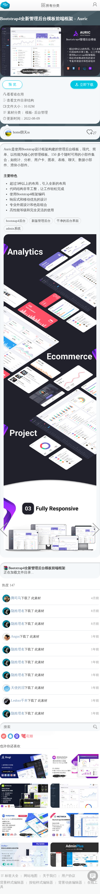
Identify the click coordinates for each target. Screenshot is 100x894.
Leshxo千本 (19, 700)
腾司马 (16, 598)
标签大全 (11, 876)
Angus (15, 636)
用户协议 (68, 876)
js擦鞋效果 (3, 529)
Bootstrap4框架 (27, 194)
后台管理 (41, 112)
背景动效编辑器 (70, 882)
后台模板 (72, 149)
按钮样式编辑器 (41, 882)
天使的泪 (18, 688)
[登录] (95, 5)
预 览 (12, 84)
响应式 (15, 199)
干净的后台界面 (68, 221)
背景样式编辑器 (12, 882)
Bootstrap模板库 (6, 5)
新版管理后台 (41, 221)
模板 (28, 112)
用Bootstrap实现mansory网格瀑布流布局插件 (96, 529)
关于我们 (49, 876)
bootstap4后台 (15, 221)
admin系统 (13, 228)
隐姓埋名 (18, 611)
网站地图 (30, 876)
